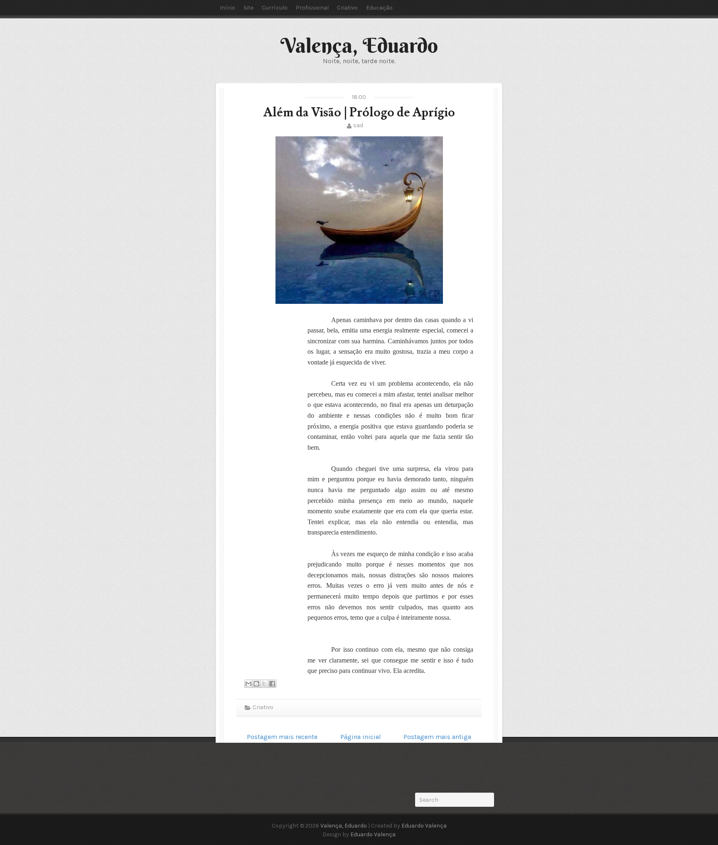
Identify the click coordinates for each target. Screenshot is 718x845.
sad (358, 125)
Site (248, 7)
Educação (379, 7)
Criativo (347, 7)
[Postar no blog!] (256, 684)
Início (227, 7)
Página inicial (360, 737)
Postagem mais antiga (437, 737)
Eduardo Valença (424, 825)
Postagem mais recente (282, 737)
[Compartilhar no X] (264, 684)
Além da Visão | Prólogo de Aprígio (359, 112)
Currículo (275, 7)
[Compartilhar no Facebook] (272, 684)
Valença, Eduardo (359, 45)
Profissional (312, 7)
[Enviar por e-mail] (248, 684)
